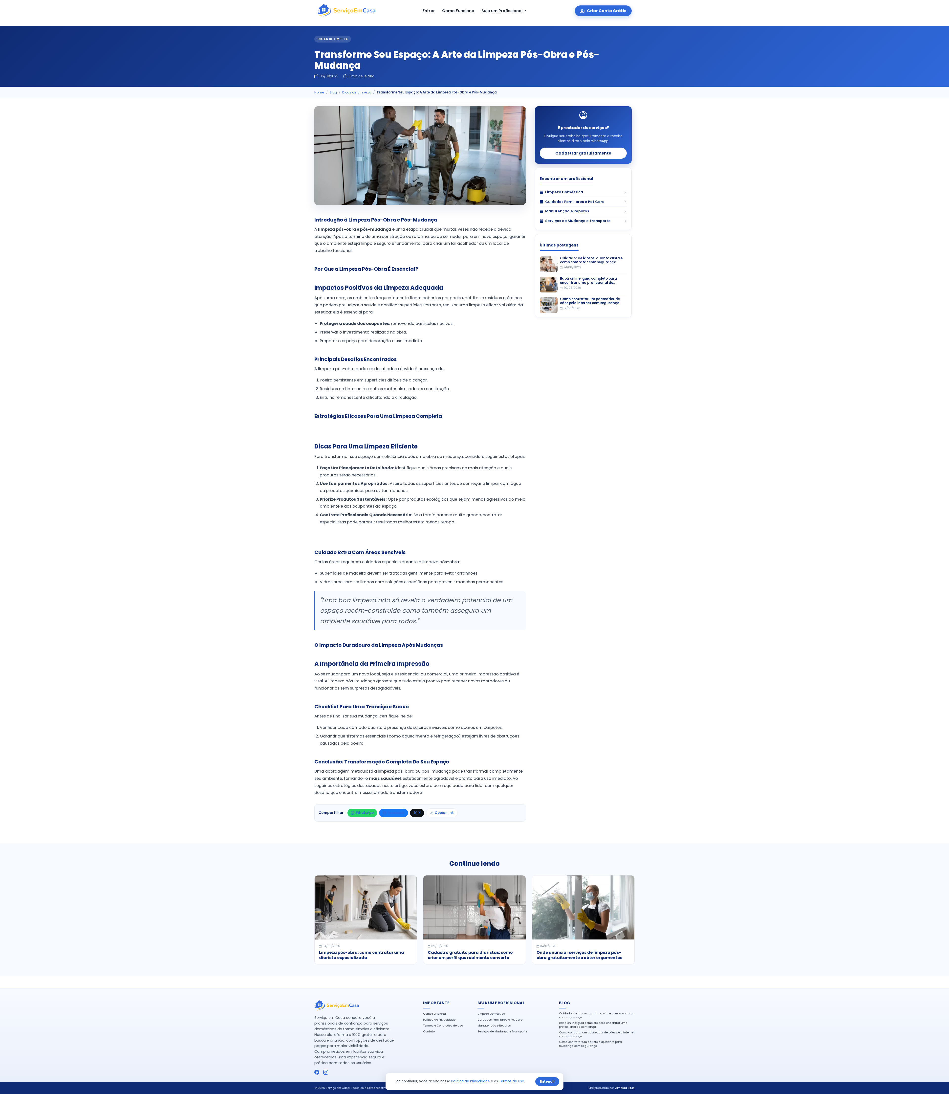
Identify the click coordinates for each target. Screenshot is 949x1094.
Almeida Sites (625, 1088)
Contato (429, 1031)
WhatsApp (365, 812)
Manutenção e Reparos (494, 1025)
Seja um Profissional (502, 11)
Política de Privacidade (439, 1020)
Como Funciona (458, 11)
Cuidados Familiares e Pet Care (499, 1020)
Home (319, 92)
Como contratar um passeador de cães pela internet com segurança (590, 301)
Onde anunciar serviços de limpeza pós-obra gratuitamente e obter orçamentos (579, 955)
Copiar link (444, 812)
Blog (333, 92)
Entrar (429, 11)
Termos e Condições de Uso (443, 1025)
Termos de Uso (511, 1081)
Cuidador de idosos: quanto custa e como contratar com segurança (591, 260)
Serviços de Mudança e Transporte (502, 1031)
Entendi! (547, 1081)
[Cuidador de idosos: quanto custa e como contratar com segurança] (549, 264)
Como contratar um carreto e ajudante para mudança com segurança (590, 1044)
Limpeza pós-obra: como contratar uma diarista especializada (361, 955)
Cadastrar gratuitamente (583, 153)
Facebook (396, 812)
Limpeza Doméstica (491, 1014)
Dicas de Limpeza (333, 39)
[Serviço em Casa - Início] (346, 11)
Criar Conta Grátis (606, 11)
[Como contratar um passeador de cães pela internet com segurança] (549, 305)
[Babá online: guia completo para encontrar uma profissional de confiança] (549, 284)
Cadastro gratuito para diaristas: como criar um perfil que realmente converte (470, 955)
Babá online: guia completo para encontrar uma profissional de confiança (588, 281)
